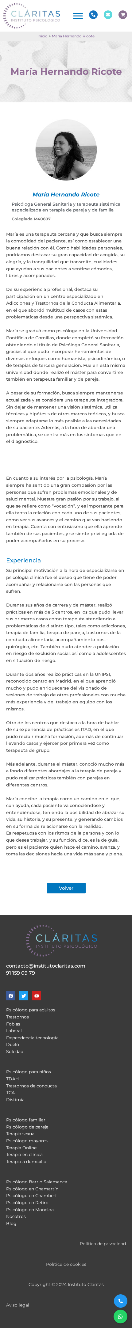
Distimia (15, 1099)
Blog (11, 1223)
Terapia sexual (21, 1133)
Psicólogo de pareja (27, 1126)
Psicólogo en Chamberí (31, 1195)
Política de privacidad (103, 1243)
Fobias (13, 1024)
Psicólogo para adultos (30, 1009)
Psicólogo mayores (27, 1140)
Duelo (12, 1044)
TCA (10, 1092)
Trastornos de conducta (31, 1085)
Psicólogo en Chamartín (32, 1188)
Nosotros (16, 1216)
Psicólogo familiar (25, 1119)
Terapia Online (21, 1147)
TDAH (12, 1078)
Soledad (14, 1051)
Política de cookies (66, 1264)
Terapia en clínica (24, 1154)
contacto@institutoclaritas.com (45, 966)
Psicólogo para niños (28, 1071)
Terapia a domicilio (26, 1161)
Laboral (14, 1030)
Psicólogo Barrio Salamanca (36, 1181)
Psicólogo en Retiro (27, 1202)
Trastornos (17, 1016)
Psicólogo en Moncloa (30, 1209)
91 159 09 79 (20, 973)
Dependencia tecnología (32, 1037)
